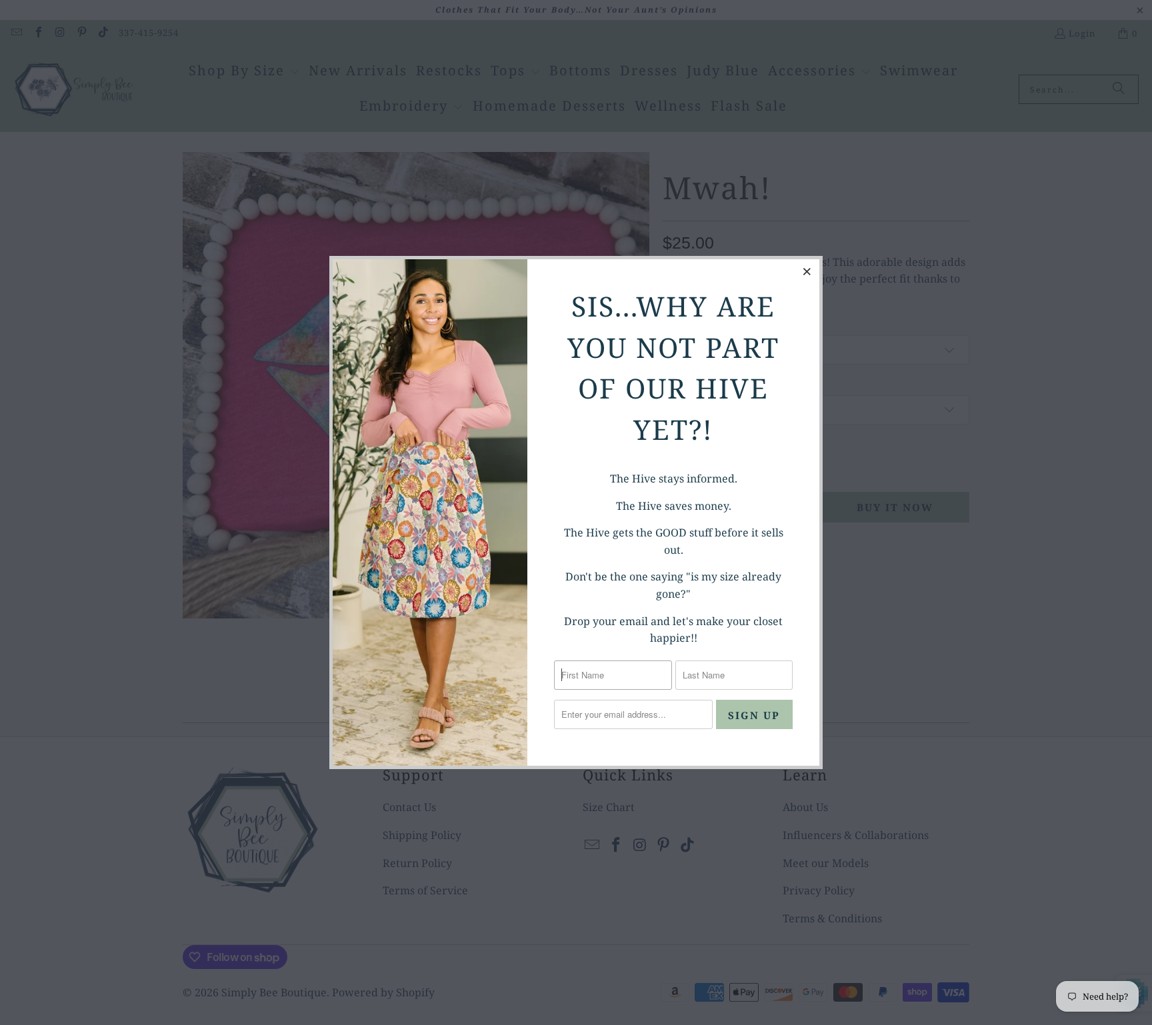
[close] (807, 271)
